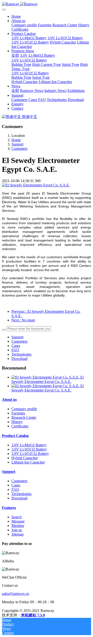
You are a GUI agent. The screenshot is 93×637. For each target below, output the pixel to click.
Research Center (23, 417)
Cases (15, 346)
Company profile (24, 409)
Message (18, 521)
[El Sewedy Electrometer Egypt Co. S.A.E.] (45, 377)
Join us (16, 530)
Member (17, 526)
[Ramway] (46, 4)
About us (9, 399)
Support (17, 144)
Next (23, 320)
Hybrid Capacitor (24, 458)
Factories (18, 413)
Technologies (21, 354)
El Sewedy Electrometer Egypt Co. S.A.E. (47, 379)
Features (9, 508)
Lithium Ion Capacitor (28, 462)
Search (16, 517)
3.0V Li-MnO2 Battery (28, 445)
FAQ (15, 350)
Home (16, 16)
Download (19, 359)
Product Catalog (15, 436)
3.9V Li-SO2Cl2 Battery (30, 454)
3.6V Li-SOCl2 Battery (29, 449)
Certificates (19, 426)
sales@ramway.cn (15, 594)
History (17, 422)
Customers (19, 148)
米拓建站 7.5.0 (33, 615)
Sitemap (17, 534)
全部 (15, 55)
